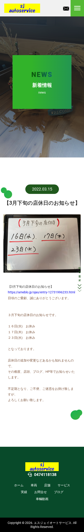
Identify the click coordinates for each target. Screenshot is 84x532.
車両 (34, 485)
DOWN (79, 275)
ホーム (19, 485)
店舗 (47, 485)
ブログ (58, 492)
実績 (24, 492)
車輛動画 (42, 499)
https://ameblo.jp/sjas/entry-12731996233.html (41, 292)
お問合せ (40, 492)
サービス (64, 485)
